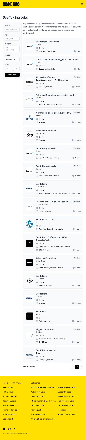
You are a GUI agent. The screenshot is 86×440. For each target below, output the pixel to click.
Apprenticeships (10, 396)
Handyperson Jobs (66, 401)
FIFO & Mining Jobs (66, 396)
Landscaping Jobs (66, 405)
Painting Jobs (36, 410)
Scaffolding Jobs (38, 414)
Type (6, 35)
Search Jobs (8, 387)
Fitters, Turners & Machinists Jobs (43, 401)
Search (7, 25)
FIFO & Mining (8, 392)
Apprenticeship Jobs (67, 387)
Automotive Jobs (38, 392)
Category (8, 44)
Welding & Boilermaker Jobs (43, 419)
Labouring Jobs (37, 405)
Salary (7, 64)
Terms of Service (10, 410)
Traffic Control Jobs (66, 414)
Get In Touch (8, 419)
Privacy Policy (9, 414)
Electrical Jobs (37, 396)
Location (8, 55)
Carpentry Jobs (64, 392)
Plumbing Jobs (64, 410)
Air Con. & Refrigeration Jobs (43, 387)
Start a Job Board (10, 405)
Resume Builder (9, 401)
